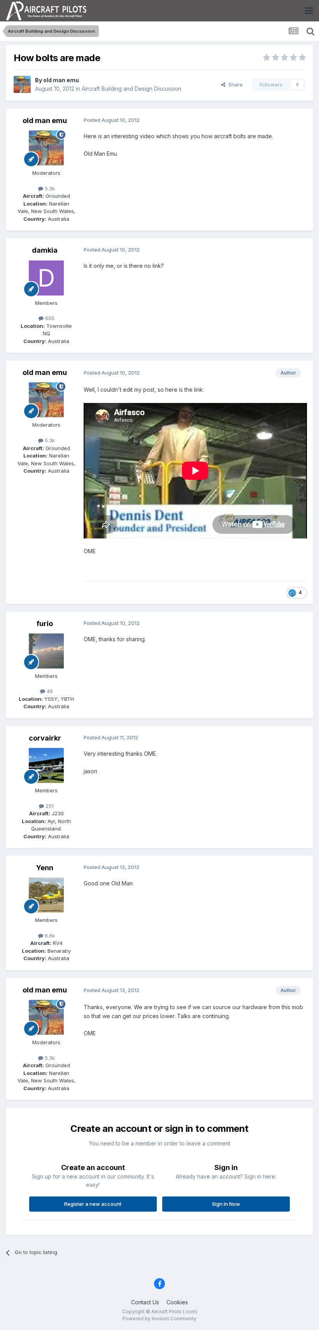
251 (49, 806)
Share (234, 84)
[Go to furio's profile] (46, 651)
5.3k (49, 188)
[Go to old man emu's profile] (22, 84)
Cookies (177, 1302)
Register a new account (92, 1204)
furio (45, 623)
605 (49, 318)
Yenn (44, 868)
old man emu (61, 80)
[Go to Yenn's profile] (46, 895)
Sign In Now (226, 1204)
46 (49, 691)
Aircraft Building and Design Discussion (131, 88)
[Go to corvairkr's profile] (46, 765)
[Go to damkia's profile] (46, 278)
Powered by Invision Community (159, 1318)
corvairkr (45, 738)
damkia (45, 250)
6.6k (49, 935)
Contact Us (145, 1302)
